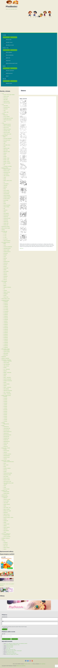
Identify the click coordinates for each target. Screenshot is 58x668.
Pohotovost (6, 263)
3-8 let (5, 282)
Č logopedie (6, 306)
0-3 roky (5, 232)
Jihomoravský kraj (7, 428)
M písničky (5, 409)
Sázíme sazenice (6, 101)
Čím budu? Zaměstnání (7, 138)
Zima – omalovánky (7, 392)
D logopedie (6, 312)
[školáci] (7, 569)
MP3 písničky (6, 353)
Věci (4, 164)
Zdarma (5, 549)
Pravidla (5, 471)
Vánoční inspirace (7, 527)
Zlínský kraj (6, 446)
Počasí (5, 154)
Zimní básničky (6, 213)
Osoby (5, 188)
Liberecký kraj (6, 433)
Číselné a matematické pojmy (9, 461)
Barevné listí (6, 114)
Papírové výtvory (7, 514)
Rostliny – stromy (7, 161)
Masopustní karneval (7, 124)
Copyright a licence (9, 42)
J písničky (5, 404)
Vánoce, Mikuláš (6, 206)
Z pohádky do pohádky (8, 166)
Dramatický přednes (10, 651)
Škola (5, 201)
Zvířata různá (6, 221)
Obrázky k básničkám (5, 358)
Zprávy (3, 539)
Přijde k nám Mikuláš (7, 125)
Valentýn (5, 385)
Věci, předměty (6, 388)
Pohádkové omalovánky (8, 380)
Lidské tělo (5, 185)
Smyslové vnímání (7, 479)
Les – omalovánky (7, 369)
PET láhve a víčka (7, 515)
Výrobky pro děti (6, 534)
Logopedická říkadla (5, 300)
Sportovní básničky (7, 205)
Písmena (5, 153)
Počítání (5, 156)
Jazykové (5, 452)
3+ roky (5, 234)
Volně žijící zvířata (7, 130)
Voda (4, 110)
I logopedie (5, 321)
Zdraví (5, 211)
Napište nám (8, 57)
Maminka (5, 187)
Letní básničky (6, 183)
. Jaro (3, 93)
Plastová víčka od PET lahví (10, 649)
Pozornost (5, 264)
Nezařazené (4, 356)
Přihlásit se (5, 629)
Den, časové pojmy (7, 140)
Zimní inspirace (6, 530)
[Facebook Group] (28, 661)
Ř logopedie (6, 334)
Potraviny (5, 469)
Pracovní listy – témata (6, 460)
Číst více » (21, 248)
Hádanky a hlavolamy (7, 287)
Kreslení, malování (7, 504)
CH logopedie (6, 311)
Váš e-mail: (3, 633)
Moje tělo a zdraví (7, 151)
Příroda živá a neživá (7, 474)
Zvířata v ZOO (6, 112)
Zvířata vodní (6, 224)
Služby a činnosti (6, 547)
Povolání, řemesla (7, 198)
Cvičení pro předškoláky (8, 246)
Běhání (5, 243)
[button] (6, 35)
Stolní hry (5, 277)
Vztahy (5, 487)
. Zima (3, 123)
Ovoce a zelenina (7, 116)
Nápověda (4, 78)
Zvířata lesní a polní (7, 218)
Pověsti (3, 425)
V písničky (5, 419)
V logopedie (6, 344)
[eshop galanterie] (7, 580)
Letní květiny (6, 105)
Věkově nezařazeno (7, 240)
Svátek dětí (6, 108)
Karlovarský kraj (6, 429)
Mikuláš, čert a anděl (7, 510)
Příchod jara (6, 97)
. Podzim (3, 113)
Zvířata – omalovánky (7, 393)
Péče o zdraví (6, 464)
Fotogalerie (5, 542)
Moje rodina (6, 149)
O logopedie (6, 330)
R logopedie (6, 335)
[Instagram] (30, 661)
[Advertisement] (29, 23)
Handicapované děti (7, 248)
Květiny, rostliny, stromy (8, 180)
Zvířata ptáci (6, 219)
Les (4, 182)
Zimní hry (5, 279)
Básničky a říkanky (5, 167)
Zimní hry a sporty (7, 132)
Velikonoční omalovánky (8, 390)
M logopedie (6, 327)
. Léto (3, 104)
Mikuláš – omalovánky (7, 372)
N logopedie (6, 329)
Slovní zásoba (6, 271)
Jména (5, 177)
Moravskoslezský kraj (7, 434)
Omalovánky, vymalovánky (6, 359)
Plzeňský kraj (6, 439)
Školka (5, 203)
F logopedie (6, 316)
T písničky (5, 417)
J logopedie (6, 322)
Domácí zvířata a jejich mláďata (9, 94)
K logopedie (6, 324)
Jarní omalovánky (7, 364)
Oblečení (5, 374)
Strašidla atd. (6, 520)
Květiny (5, 505)
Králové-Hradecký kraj (7, 431)
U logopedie (6, 342)
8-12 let (5, 283)
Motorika (5, 258)
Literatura (5, 290)
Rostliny (5, 382)
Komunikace (6, 253)
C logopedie (6, 304)
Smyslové (5, 274)
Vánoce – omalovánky (7, 387)
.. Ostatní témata (4, 135)
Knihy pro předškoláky (9, 55)
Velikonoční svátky (7, 102)
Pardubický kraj (6, 438)
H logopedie (6, 319)
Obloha (5, 375)
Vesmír (5, 485)
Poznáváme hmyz (7, 107)
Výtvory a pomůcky (7, 536)
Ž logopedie (6, 345)
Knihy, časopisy (4, 281)
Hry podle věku (4, 231)
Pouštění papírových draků (8, 118)
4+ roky (5, 235)
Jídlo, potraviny (6, 365)
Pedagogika (6, 293)
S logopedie (6, 339)
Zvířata (5, 532)
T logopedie (6, 340)
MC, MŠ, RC (6, 544)
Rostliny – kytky (6, 159)
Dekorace (5, 497)
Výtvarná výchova (5, 496)
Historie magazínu (9, 52)
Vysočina (5, 444)
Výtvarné (5, 458)
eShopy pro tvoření (7, 499)
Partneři (7, 76)
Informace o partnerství (10, 70)
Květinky (5, 367)
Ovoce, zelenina (6, 190)
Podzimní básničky (7, 195)
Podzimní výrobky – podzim (8, 517)
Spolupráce (6, 276)
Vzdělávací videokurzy (6, 538)
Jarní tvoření (6, 502)
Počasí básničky (6, 193)
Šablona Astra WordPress (21, 665)
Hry (4, 288)
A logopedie (6, 301)
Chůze (5, 245)
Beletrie (5, 285)
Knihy (4, 146)
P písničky (5, 414)
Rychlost (5, 266)
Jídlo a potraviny (6, 175)
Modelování (6, 512)
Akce (4, 540)
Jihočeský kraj (6, 426)
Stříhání (5, 522)
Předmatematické (7, 455)
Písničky (5, 295)
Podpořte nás (8, 60)
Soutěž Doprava (6, 493)
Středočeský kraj (6, 441)
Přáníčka (5, 519)
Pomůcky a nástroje (7, 468)
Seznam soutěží (6, 491)
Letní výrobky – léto (7, 507)
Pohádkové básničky (7, 196)
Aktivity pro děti (8, 39)
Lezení (5, 256)
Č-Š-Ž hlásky (6, 309)
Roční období (6, 476)
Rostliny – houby (6, 158)
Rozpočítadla (6, 200)
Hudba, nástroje (6, 362)
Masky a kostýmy (7, 509)
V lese (5, 121)
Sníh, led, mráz (6, 127)
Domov (5, 463)
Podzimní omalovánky (7, 379)
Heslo (2, 621)
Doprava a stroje (6, 170)
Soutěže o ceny (4, 490)
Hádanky (3, 229)
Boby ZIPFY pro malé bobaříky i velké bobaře (14, 650)
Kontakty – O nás (6, 47)
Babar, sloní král (23, 98)
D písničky (5, 399)
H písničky (5, 403)
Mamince (5, 370)
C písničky (5, 398)
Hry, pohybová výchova (6, 242)
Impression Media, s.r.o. (28, 663)
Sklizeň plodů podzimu (7, 119)
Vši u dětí (8, 648)
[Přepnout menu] (10, 37)
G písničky (5, 401)
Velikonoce (5, 210)
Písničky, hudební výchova (6, 395)
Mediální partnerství (9, 73)
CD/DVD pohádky (7, 351)
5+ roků (5, 237)
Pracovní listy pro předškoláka (11, 653)
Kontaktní (5, 254)
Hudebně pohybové (7, 251)
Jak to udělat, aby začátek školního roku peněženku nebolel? (16, 643)
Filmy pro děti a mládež (6, 228)
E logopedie (6, 314)
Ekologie (5, 449)
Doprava (5, 141)
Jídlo (4, 143)
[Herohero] (32, 661)
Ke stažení (4, 35)
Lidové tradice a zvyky (6, 298)
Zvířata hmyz (6, 216)
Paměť (5, 259)
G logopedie (6, 317)
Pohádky (3, 422)
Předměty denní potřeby (8, 473)
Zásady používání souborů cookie (11, 63)
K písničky (5, 406)
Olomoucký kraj (6, 436)
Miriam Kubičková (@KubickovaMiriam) (10, 644)
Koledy (5, 178)
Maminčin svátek (6, 148)
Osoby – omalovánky (7, 377)
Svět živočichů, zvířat (7, 481)
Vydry (18, 644)
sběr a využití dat (42, 663)
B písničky (5, 396)
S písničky (5, 416)
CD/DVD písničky (7, 350)
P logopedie (6, 332)
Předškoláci (11, 6)
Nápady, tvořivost (7, 292)
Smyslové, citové (6, 457)
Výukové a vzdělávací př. (6, 533)
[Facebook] (25, 661)
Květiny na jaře (6, 96)
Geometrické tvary (7, 172)
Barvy (5, 136)
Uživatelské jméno (4, 616)
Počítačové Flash (6, 261)
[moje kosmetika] (7, 591)
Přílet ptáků (6, 99)
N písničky (5, 411)
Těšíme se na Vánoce (7, 129)
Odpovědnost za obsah (10, 45)
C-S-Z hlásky (6, 307)
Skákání (5, 269)
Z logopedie (6, 347)
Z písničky (5, 421)
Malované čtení (6, 423)
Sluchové (5, 272)
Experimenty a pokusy (5, 226)
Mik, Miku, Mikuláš (10, 645)
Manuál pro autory (9, 83)
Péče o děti (6, 545)
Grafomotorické (6, 450)
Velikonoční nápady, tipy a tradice (12, 654)
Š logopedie (6, 337)
